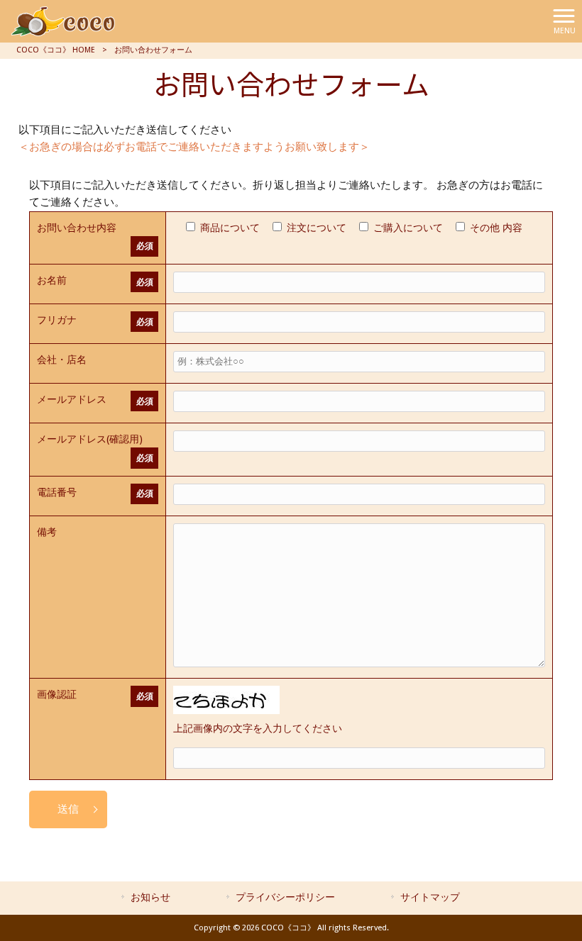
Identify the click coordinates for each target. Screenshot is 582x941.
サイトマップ (430, 897)
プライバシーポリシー (285, 897)
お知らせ (150, 897)
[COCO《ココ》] (64, 20)
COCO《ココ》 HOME (55, 50)
